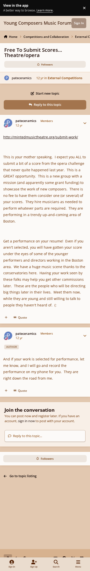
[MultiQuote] (6, 317)
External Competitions (65, 78)
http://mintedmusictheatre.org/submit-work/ (40, 137)
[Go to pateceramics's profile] (6, 77)
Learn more (8, 7)
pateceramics (22, 78)
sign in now (26, 421)
